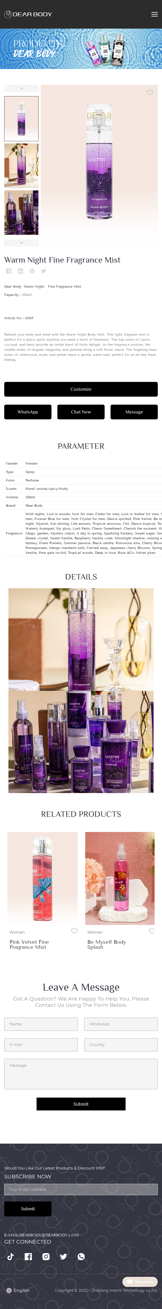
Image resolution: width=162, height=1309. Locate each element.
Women (17, 932)
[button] (21, 88)
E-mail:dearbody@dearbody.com (41, 1235)
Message (134, 412)
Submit (28, 1208)
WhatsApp (28, 412)
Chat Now (81, 412)
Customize (81, 389)
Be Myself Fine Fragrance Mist (105, 944)
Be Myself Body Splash (28, 944)
